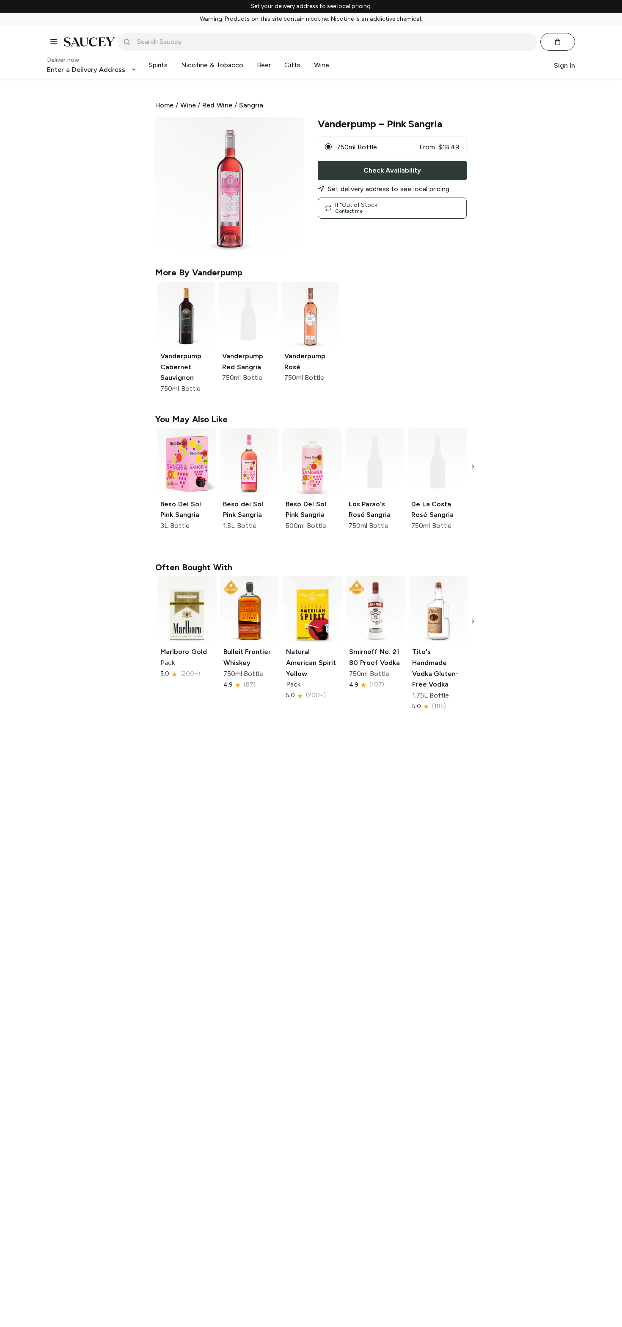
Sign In (564, 65)
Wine (188, 105)
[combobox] (333, 42)
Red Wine (217, 105)
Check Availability (392, 170)
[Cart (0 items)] (557, 42)
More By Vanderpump (198, 272)
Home (164, 105)
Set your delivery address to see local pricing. (311, 6)
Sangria (251, 105)
